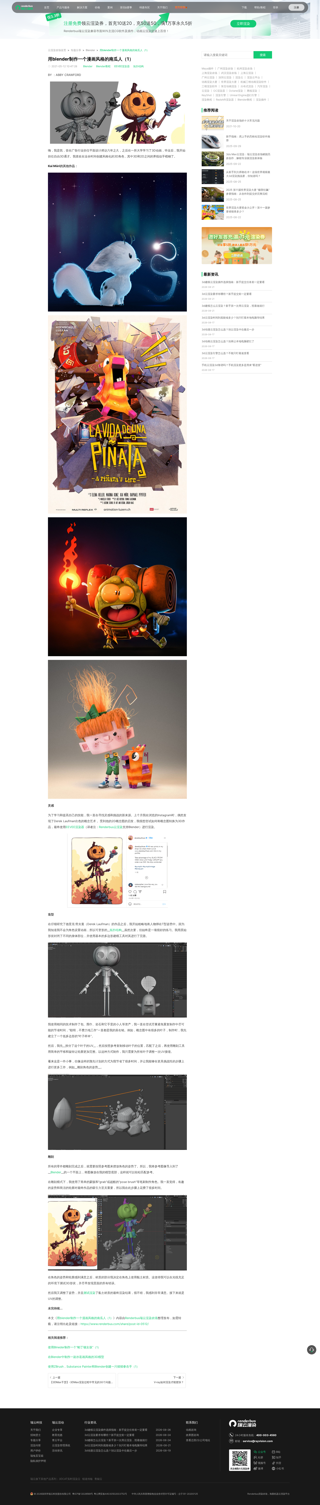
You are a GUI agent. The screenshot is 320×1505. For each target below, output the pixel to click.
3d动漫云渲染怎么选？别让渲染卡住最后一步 (228, 329)
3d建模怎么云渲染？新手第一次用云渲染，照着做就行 (233, 305)
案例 (110, 7)
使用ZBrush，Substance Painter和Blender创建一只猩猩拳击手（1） (93, 1366)
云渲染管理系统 (61, 1445)
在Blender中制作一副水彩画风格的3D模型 (76, 1357)
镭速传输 (87, 1478)
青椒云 (98, 1478)
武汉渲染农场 (229, 73)
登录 (275, 7)
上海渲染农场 (209, 73)
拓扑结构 (138, 66)
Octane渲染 (236, 90)
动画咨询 (191, 1429)
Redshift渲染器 (225, 99)
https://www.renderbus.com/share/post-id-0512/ (115, 1324)
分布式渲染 (247, 86)
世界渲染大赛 (229, 82)
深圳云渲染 (225, 77)
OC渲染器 (219, 90)
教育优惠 (57, 1434)
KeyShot (207, 95)
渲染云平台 (253, 77)
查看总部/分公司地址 (198, 1440)
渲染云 (239, 77)
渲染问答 (35, 1445)
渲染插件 (261, 99)
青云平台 (57, 1440)
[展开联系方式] (311, 1349)
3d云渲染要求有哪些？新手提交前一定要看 (227, 293)
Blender (90, 50)
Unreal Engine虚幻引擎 (243, 95)
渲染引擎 (221, 95)
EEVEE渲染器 (122, 66)
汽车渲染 (262, 86)
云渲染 (205, 90)
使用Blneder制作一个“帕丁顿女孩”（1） (74, 1347)
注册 (296, 7)
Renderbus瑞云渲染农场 (141, 1318)
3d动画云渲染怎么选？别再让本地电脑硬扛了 (228, 341)
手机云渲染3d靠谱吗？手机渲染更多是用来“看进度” (231, 365)
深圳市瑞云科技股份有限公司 (56, 1493)
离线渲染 (252, 90)
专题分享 (76, 50)
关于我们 (162, 7)
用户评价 (35, 1450)
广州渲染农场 (225, 68)
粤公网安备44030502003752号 (110, 1493)
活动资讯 (57, 1450)
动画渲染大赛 (209, 82)
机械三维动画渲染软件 (253, 82)
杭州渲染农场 (244, 68)
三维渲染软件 (209, 86)
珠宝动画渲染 (229, 86)
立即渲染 (243, 24)
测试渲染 (89, 1293)
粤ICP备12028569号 (82, 1493)
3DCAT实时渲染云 (69, 1478)
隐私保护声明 (38, 1460)
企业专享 (57, 1429)
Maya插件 (208, 68)
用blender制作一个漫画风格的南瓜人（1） (124, 50)
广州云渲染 (208, 77)
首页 (46, 7)
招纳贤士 (35, 1434)
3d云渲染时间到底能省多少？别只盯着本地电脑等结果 (233, 317)
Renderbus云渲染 (111, 827)
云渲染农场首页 (57, 50)
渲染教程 (207, 99)
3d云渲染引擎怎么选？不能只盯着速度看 (225, 353)
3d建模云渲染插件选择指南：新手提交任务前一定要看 (233, 282)
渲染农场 (263, 1493)
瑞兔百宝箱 (36, 1455)
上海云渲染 (247, 73)
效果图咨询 (192, 1434)
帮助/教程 (260, 7)
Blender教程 (103, 66)
